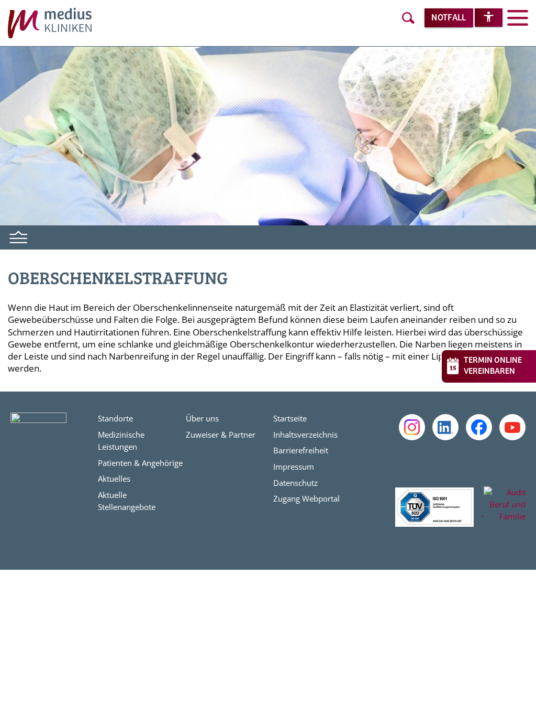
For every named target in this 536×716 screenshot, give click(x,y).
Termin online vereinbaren (493, 366)
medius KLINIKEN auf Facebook (479, 427)
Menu (18, 235)
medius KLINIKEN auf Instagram (412, 427)
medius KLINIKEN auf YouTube (512, 427)
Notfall (448, 18)
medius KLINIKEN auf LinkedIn (445, 427)
